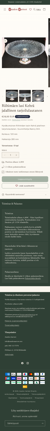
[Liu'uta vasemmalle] (2, 96)
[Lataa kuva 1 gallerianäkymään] (12, 96)
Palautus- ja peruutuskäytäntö (16, 321)
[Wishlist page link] (30, 9)
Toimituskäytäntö (26, 398)
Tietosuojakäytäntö (39, 394)
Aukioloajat (9, 354)
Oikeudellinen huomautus (26, 401)
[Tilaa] (42, 423)
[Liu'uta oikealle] (47, 96)
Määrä (4, 150)
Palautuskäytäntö (23, 394)
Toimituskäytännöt (12, 325)
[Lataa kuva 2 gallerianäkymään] (25, 96)
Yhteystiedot (39, 398)
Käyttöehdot (12, 398)
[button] (5, 9)
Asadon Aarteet (24, 391)
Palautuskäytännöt (33, 278)
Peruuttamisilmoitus (27, 314)
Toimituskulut (16, 120)
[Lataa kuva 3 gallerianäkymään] (38, 96)
